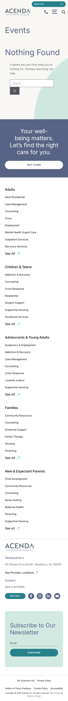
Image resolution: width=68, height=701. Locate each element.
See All (10, 253)
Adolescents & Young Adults (27, 337)
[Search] (14, 91)
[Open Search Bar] (63, 12)
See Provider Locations (19, 572)
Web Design (55, 693)
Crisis (8, 218)
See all (10, 528)
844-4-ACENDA (15, 587)
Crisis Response (14, 288)
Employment (12, 225)
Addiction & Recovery (17, 274)
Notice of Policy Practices (18, 688)
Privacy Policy (44, 680)
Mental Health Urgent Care (20, 232)
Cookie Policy (41, 688)
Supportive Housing (16, 309)
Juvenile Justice (14, 380)
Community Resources (18, 415)
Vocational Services (16, 316)
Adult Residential (15, 197)
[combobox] (32, 83)
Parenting (10, 450)
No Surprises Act (25, 680)
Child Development (16, 478)
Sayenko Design (34, 696)
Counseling (11, 211)
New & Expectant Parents (25, 471)
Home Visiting (13, 500)
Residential (11, 295)
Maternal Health (14, 507)
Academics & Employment (20, 345)
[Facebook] (31, 596)
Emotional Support (16, 429)
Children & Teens (18, 267)
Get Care (34, 164)
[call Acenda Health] (46, 12)
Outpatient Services (16, 239)
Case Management (16, 204)
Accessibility (56, 688)
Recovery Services (16, 246)
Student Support (14, 302)
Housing (10, 443)
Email (13, 643)
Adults (10, 190)
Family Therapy (14, 436)
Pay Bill (15, 596)
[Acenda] (18, 12)
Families (11, 408)
